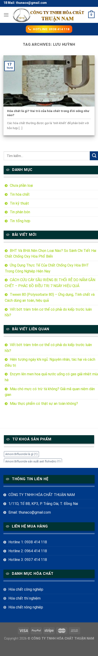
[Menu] (6, 14)
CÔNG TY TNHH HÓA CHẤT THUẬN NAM (41, 495)
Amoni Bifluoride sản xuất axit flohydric (33, 461)
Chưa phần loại (21, 185)
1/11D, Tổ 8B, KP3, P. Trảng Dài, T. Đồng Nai (43, 503)
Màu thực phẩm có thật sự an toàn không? (44, 403)
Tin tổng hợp (20, 221)
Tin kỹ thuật (19, 203)
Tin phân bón (20, 212)
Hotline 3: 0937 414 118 (27, 559)
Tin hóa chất (20, 194)
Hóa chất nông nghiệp (25, 607)
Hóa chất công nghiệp (25, 589)
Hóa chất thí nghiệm (24, 598)
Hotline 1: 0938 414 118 (27, 542)
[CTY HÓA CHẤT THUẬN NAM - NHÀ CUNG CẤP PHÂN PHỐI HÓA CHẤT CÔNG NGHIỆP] (49, 15)
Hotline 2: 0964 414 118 (27, 551)
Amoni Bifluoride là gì (21, 454)
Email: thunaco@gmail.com (29, 512)
